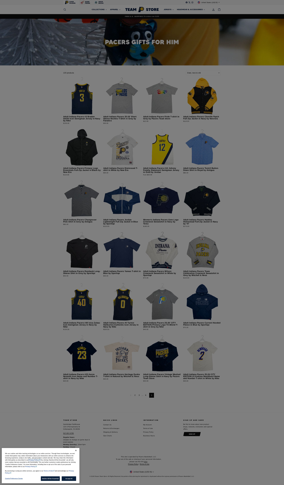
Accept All (68, 478)
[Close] (75, 450)
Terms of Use (48, 471)
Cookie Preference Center (14, 478)
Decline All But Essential (50, 478)
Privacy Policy (34, 460)
